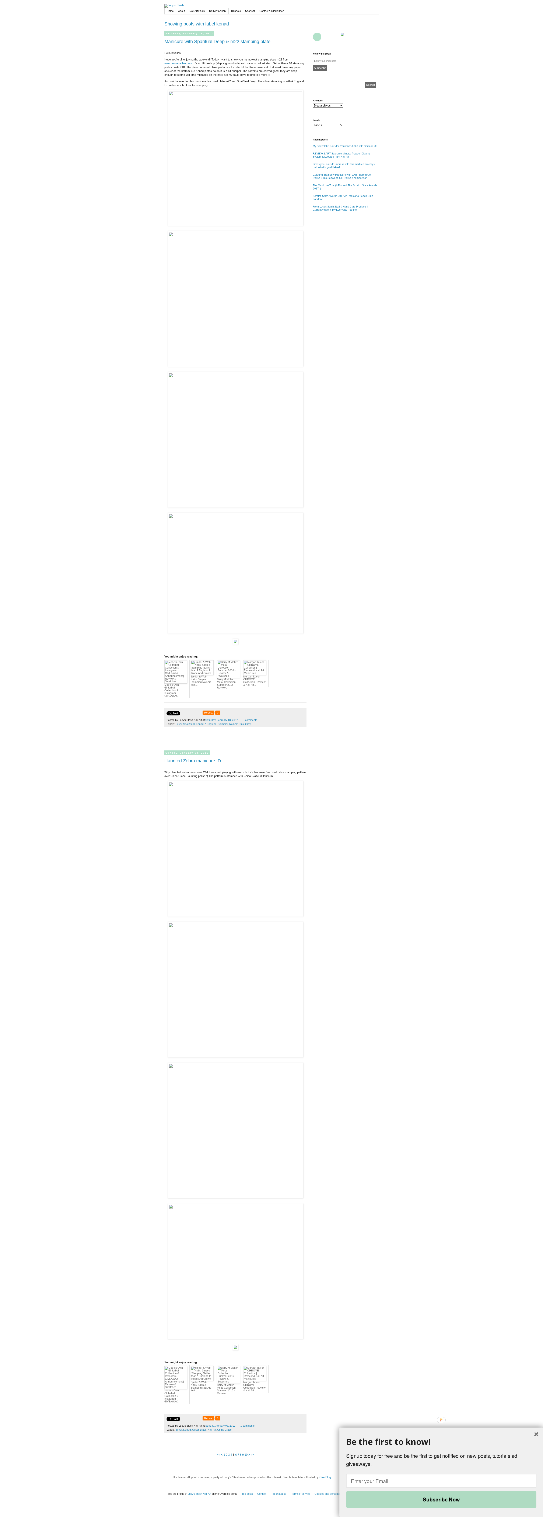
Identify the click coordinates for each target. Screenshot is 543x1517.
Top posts (247, 1493)
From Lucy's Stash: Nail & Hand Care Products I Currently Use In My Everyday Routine (340, 208)
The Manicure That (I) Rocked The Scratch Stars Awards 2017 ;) (345, 187)
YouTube (354, 27)
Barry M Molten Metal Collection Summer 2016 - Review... (226, 683)
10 (246, 1454)
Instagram (373, 27)
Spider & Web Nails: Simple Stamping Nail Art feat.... (201, 680)
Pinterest (345, 27)
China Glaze (224, 1429)
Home (170, 11)
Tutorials (236, 11)
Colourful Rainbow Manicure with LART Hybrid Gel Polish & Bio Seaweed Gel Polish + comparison (342, 176)
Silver (179, 724)
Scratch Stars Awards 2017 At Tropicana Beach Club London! (343, 198)
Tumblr (364, 27)
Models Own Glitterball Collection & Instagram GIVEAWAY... (171, 690)
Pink (241, 724)
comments (249, 720)
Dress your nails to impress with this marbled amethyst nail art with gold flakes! (344, 166)
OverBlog (325, 1477)
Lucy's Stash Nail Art (199, 1493)
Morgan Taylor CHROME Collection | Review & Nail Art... (254, 680)
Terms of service (300, 1493)
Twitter (326, 27)
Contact (336, 37)
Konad (200, 724)
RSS (326, 37)
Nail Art (233, 724)
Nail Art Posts (197, 11)
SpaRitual (189, 724)
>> (252, 1454)
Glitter (195, 1429)
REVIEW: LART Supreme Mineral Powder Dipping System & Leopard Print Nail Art (342, 155)
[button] (441, 1442)
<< (218, 1454)
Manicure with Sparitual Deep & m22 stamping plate (217, 41)
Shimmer (223, 724)
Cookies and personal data (330, 1493)
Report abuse (279, 1493)
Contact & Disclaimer (271, 11)
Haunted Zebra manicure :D (192, 760)
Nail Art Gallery (217, 11)
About (181, 11)
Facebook (317, 27)
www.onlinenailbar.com (178, 63)
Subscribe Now (441, 1499)
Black (203, 1429)
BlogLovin (336, 27)
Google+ (317, 37)
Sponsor (250, 11)
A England (211, 724)
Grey (248, 724)
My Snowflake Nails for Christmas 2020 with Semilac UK (345, 146)
